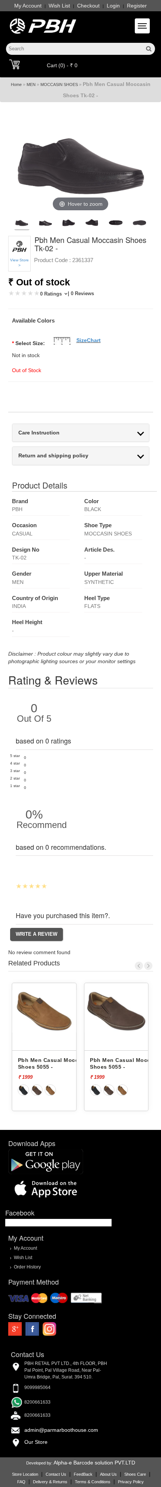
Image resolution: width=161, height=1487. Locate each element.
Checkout (88, 6)
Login (113, 6)
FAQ (21, 1481)
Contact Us (56, 1474)
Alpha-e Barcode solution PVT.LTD (94, 1463)
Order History (27, 1266)
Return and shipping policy (53, 455)
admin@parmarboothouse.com (61, 1430)
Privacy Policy (131, 1481)
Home (16, 84)
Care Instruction (39, 433)
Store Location (25, 1474)
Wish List (59, 6)
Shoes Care (135, 1474)
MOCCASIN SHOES (59, 84)
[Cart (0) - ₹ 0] (14, 64)
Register (137, 6)
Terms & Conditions (92, 1481)
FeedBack (83, 1474)
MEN (31, 84)
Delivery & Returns (50, 1481)
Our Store (36, 1442)
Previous (139, 966)
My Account (28, 6)
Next (148, 966)
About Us (108, 1474)
